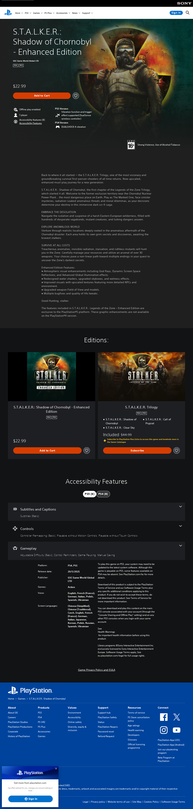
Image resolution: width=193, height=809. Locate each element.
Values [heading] (72, 707)
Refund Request (106, 736)
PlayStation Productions (20, 726)
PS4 (40, 717)
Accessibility (74, 717)
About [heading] (12, 707)
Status (101, 722)
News (74, 13)
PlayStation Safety (107, 717)
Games (36, 13)
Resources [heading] (134, 707)
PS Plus (48, 13)
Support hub (104, 712)
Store (17, 13)
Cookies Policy (151, 801)
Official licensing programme (136, 746)
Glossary (132, 739)
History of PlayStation (19, 736)
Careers (12, 717)
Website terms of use (119, 801)
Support (86, 13)
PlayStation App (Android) (171, 744)
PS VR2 (41, 722)
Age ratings (134, 725)
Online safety (75, 722)
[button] (30, 123)
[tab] (89, 494)
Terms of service (136, 712)
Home (11, 698)
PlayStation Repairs (108, 726)
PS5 (26, 13)
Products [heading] (43, 707)
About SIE (13, 712)
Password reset (106, 731)
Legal (85, 801)
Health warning (136, 730)
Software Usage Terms (173, 801)
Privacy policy (98, 801)
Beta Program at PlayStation (166, 759)
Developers (133, 735)
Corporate (13, 731)
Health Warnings (106, 631)
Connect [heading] (163, 707)
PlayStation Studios (18, 722)
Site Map (136, 801)
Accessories (61, 13)
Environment (74, 712)
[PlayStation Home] (8, 13)
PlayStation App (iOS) (169, 740)
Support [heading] (103, 707)
